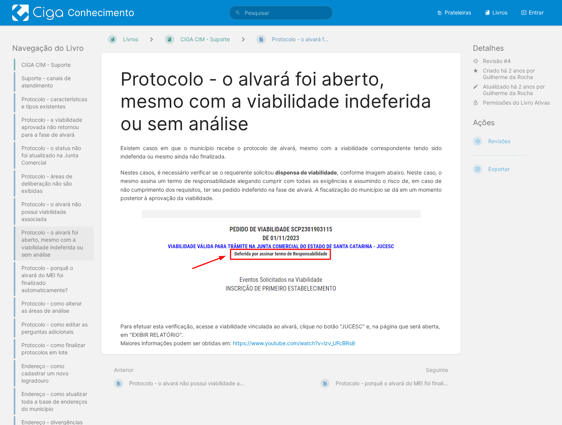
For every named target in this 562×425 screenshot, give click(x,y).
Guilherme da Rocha (508, 77)
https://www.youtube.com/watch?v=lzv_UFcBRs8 (294, 343)
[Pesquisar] (237, 13)
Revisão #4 (497, 61)
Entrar (536, 12)
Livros (499, 12)
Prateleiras (458, 12)
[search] (281, 13)
